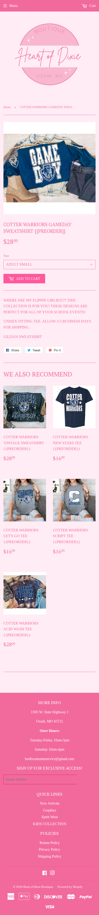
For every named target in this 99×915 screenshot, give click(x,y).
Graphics (49, 810)
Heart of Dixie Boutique (38, 886)
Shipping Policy (49, 856)
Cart (92, 6)
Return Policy (50, 843)
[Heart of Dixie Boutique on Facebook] (44, 873)
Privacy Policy (49, 849)
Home (7, 107)
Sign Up (86, 779)
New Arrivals (49, 803)
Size (6, 256)
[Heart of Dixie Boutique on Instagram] (52, 873)
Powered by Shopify (70, 886)
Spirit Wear (49, 817)
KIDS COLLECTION (49, 824)
